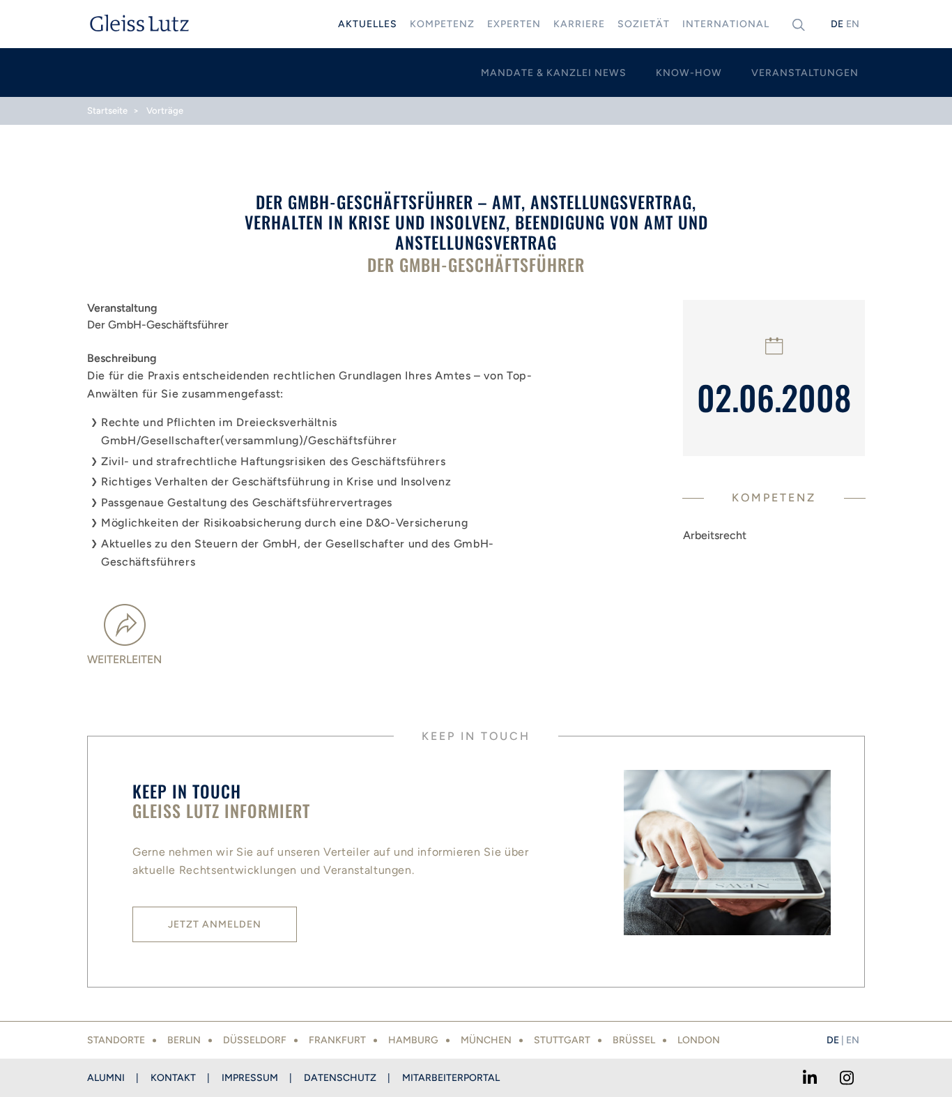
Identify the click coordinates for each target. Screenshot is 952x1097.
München (486, 1040)
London (698, 1040)
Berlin (184, 1040)
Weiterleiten (124, 659)
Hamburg (413, 1040)
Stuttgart (562, 1040)
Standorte (116, 1040)
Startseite (107, 110)
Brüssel (634, 1040)
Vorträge (164, 110)
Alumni (106, 1078)
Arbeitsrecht (714, 535)
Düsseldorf (254, 1040)
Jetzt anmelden (214, 924)
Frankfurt (337, 1040)
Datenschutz (340, 1078)
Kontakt (173, 1078)
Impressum (250, 1078)
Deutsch (837, 24)
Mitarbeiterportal (451, 1078)
